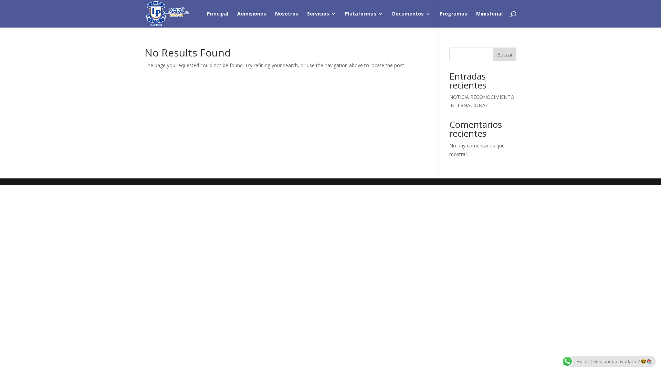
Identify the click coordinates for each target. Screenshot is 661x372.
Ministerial (489, 14)
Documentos (408, 14)
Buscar (505, 54)
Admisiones (251, 14)
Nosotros (286, 14)
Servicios (318, 14)
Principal (217, 14)
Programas (453, 14)
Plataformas (360, 14)
